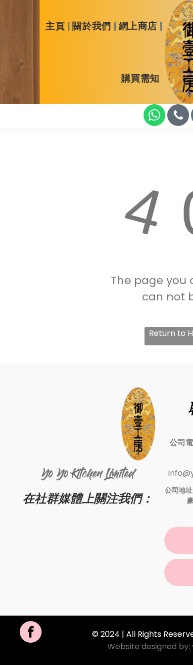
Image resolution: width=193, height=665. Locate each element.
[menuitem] (56, 26)
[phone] (178, 116)
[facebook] (31, 633)
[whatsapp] (154, 116)
